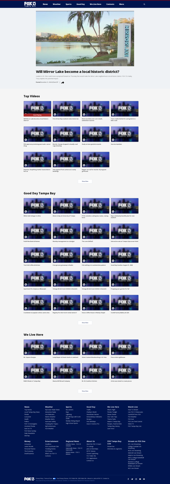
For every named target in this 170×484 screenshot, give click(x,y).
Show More (85, 181)
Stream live (110, 446)
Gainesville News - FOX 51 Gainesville (74, 449)
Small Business (29, 453)
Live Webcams (49, 414)
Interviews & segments (114, 449)
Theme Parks (111, 419)
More (121, 4)
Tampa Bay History (113, 426)
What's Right (111, 410)
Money (27, 441)
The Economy (28, 451)
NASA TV (131, 424)
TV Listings (90, 446)
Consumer (27, 417)
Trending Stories (50, 449)
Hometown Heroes (93, 414)
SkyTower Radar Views (52, 410)
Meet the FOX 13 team (94, 444)
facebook (128, 479)
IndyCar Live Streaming (135, 455)
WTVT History (91, 451)
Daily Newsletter (29, 433)
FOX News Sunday (30, 431)
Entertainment (51, 441)
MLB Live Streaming (134, 450)
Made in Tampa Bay (113, 421)
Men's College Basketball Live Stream (136, 458)
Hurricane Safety (50, 421)
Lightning (69, 414)
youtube (140, 479)
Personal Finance (29, 449)
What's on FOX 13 (51, 453)
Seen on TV (28, 428)
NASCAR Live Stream (134, 453)
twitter (132, 479)
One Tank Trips (112, 417)
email (144, 479)
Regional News (72, 441)
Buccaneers (69, 410)
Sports (69, 407)
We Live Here (113, 407)
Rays (67, 412)
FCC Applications (92, 458)
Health (26, 419)
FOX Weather (49, 428)
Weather (49, 407)
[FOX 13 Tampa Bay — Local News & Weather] (30, 4)
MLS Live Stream (133, 468)
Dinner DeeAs (111, 414)
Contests (48, 456)
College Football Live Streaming (134, 447)
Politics (26, 421)
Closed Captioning (92, 453)
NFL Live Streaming (134, 444)
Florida (26, 414)
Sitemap (27, 436)
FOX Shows (48, 451)
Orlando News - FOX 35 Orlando (73, 445)
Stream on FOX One (136, 441)
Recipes (89, 419)
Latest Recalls (28, 446)
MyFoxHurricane (50, 426)
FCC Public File (91, 456)
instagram (136, 479)
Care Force (110, 428)
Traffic (89, 410)
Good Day (91, 407)
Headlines (48, 444)
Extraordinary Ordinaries (94, 417)
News (26, 407)
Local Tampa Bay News (32, 412)
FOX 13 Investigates (30, 424)
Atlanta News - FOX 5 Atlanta (72, 453)
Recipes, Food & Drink (114, 424)
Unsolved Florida (29, 426)
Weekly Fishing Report (73, 421)
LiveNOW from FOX (134, 414)
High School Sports (72, 423)
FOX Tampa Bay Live (134, 426)
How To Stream (133, 410)
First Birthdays (91, 421)
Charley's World (91, 412)
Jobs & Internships (92, 449)
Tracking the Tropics (51, 424)
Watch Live (133, 407)
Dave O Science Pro (93, 424)
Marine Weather (50, 417)
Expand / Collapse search (144, 4)
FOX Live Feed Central (135, 421)
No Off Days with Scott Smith (73, 417)
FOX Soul (131, 419)
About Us (91, 441)
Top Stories (28, 410)
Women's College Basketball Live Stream (135, 462)
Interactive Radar (50, 412)
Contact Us (90, 460)
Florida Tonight (112, 412)
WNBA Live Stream (134, 466)
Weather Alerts (50, 419)
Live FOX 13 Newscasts (135, 412)
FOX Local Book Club (52, 446)
